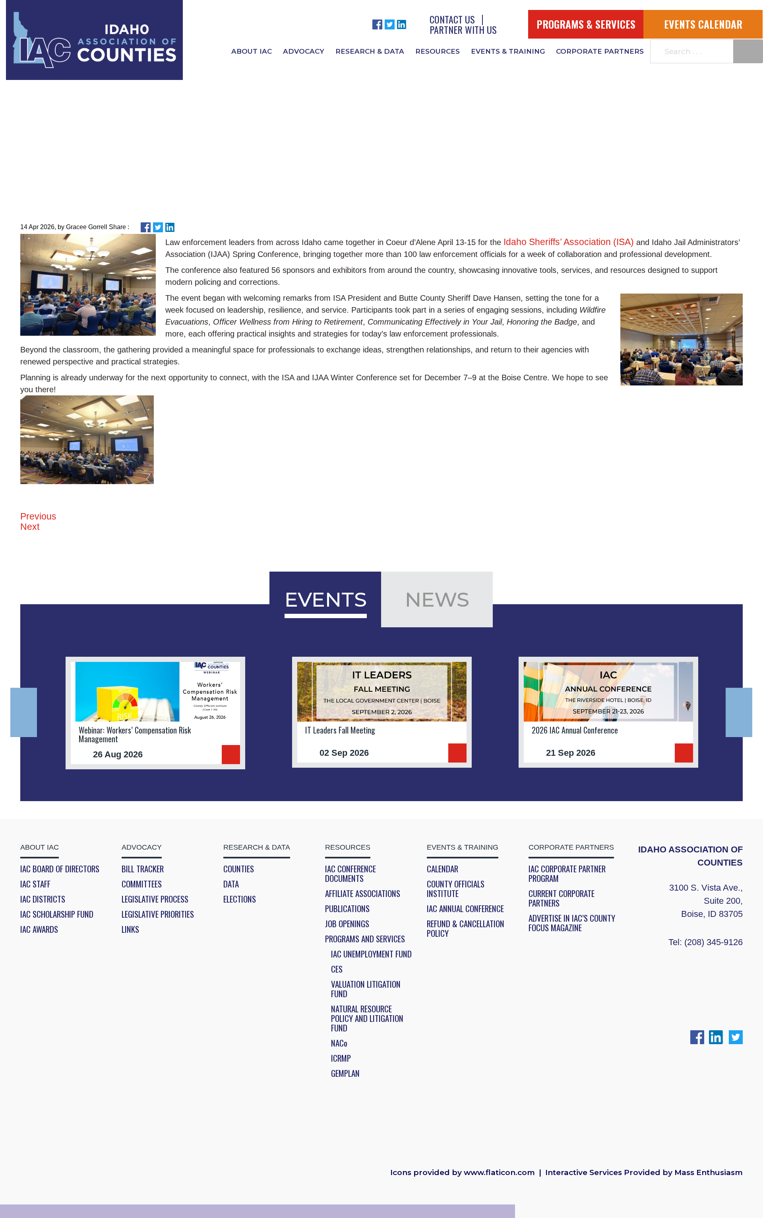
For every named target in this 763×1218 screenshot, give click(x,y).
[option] (155, 713)
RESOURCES (437, 51)
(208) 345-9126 (713, 942)
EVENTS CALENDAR (703, 24)
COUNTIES (238, 869)
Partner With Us (463, 29)
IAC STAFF (35, 884)
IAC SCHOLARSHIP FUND (56, 914)
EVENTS (326, 599)
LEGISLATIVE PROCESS (155, 899)
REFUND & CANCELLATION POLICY (465, 928)
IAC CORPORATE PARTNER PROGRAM (567, 873)
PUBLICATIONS (347, 908)
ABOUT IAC (251, 51)
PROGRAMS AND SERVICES (365, 939)
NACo (339, 1043)
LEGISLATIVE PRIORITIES (158, 914)
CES (337, 969)
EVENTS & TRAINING (508, 51)
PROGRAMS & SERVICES (585, 24)
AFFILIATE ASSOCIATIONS (362, 893)
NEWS (437, 599)
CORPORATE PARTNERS (600, 51)
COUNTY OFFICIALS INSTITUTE (455, 888)
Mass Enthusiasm (708, 1173)
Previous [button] (23, 712)
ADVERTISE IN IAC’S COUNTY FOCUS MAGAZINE (572, 922)
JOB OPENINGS (347, 923)
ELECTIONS (239, 899)
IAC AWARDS (39, 929)
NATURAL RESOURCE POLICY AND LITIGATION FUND (367, 1018)
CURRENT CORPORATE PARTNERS (562, 898)
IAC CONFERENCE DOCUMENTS (350, 873)
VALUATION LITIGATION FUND (366, 988)
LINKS (130, 929)
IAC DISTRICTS (42, 899)
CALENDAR (442, 869)
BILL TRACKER (143, 869)
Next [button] (739, 712)
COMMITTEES (142, 884)
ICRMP (341, 1058)
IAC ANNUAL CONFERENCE (465, 908)
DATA (231, 884)
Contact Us (452, 19)
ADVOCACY (303, 51)
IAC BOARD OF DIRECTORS (59, 869)
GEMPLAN (345, 1073)
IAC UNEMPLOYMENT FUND (371, 954)
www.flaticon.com (499, 1173)
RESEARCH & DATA (369, 51)
